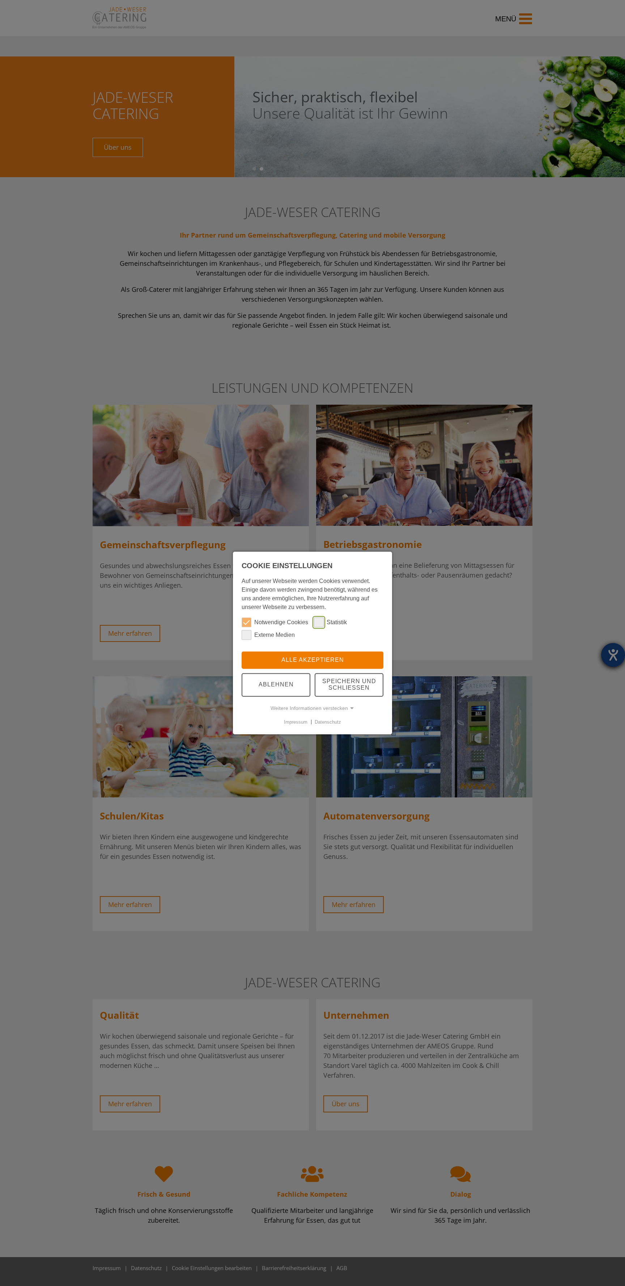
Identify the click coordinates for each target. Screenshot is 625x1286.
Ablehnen (276, 685)
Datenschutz (328, 722)
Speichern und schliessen (349, 684)
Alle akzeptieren (312, 660)
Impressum (295, 722)
